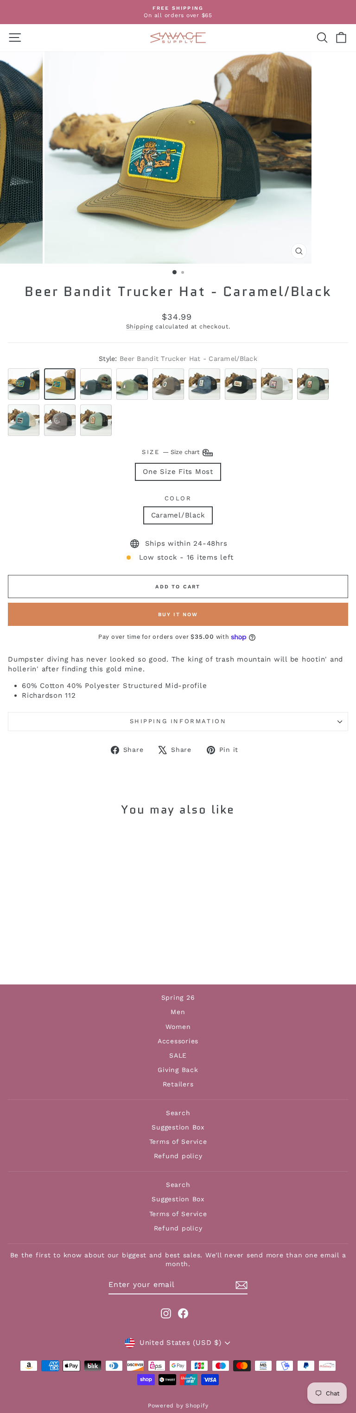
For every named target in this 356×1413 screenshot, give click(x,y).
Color (178, 498)
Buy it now (178, 615)
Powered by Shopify (178, 1405)
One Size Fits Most (178, 471)
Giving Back (178, 1069)
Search (178, 1113)
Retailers (178, 1084)
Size (171, 451)
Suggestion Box (178, 1127)
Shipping (139, 326)
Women (178, 1026)
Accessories (178, 1041)
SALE (178, 1055)
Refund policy (178, 1156)
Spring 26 (178, 997)
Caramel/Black (178, 515)
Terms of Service (178, 1141)
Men (178, 1012)
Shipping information (178, 721)
